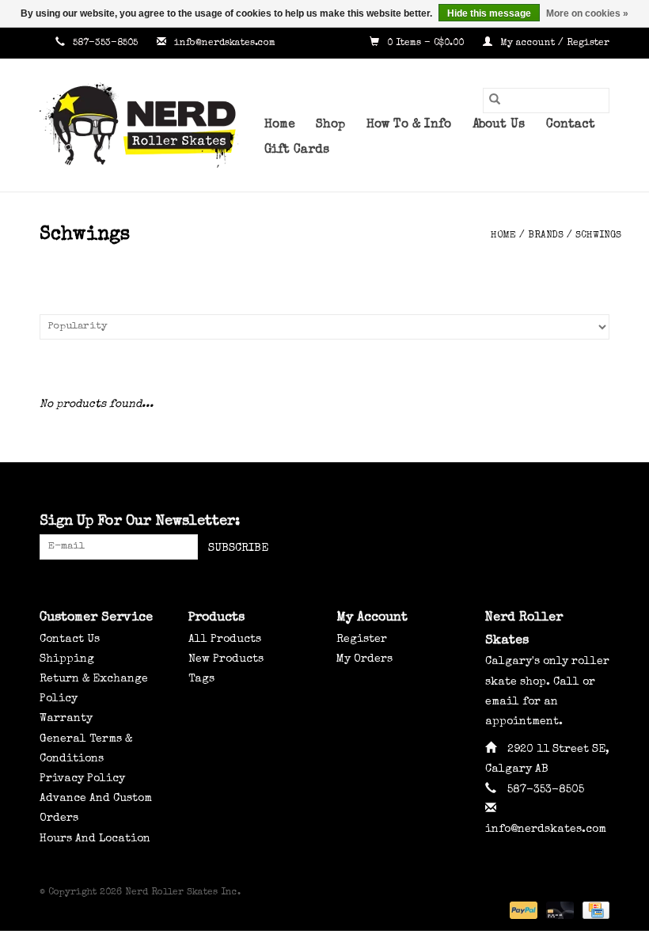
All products (224, 639)
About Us (499, 125)
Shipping (67, 659)
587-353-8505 (105, 43)
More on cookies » (587, 13)
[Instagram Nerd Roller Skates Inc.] (596, 522)
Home (279, 125)
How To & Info (408, 125)
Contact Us (70, 639)
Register (361, 639)
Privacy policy (82, 778)
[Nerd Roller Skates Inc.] (146, 125)
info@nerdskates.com (224, 43)
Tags (201, 679)
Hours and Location (95, 839)
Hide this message (489, 13)
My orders (364, 659)
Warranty (66, 718)
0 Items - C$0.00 (425, 43)
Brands (546, 236)
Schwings (598, 236)
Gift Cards (296, 150)
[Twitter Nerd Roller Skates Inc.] (568, 522)
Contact (570, 125)
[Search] (495, 100)
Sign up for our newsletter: (140, 521)
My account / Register (553, 43)
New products (226, 659)
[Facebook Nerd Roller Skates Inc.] (539, 522)
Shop (330, 125)
